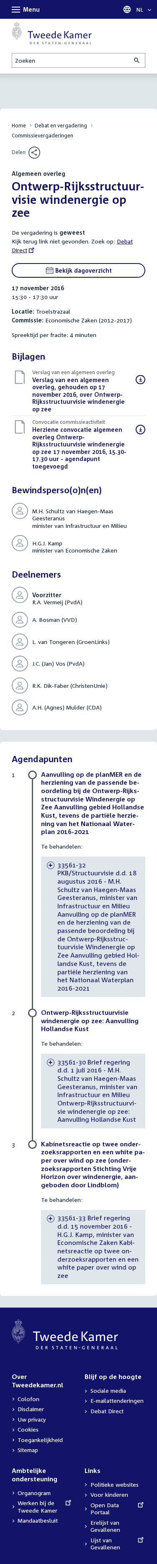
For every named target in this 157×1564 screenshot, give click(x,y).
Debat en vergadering (61, 125)
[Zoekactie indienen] (137, 60)
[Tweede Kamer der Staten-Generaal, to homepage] (52, 33)
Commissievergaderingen (42, 135)
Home (19, 125)
